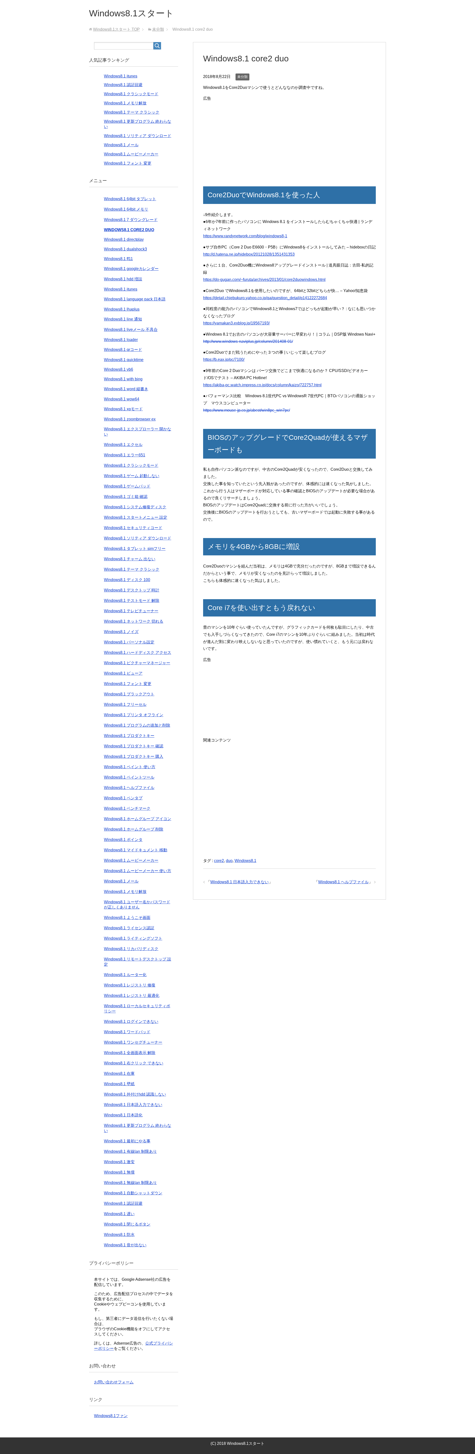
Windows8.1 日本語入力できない (239, 882)
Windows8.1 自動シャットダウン (133, 1193)
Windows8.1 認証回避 (123, 85)
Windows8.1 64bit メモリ (126, 209)
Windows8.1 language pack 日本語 (135, 299)
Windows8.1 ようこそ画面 (127, 917)
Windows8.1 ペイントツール (129, 777)
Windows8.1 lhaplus (122, 309)
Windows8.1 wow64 (121, 399)
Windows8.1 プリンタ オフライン (133, 715)
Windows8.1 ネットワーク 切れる (133, 621)
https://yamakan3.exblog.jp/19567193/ (236, 323)
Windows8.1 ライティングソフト (133, 938)
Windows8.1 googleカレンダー (131, 269)
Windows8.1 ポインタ (123, 840)
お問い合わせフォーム (114, 1382)
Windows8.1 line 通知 (123, 319)
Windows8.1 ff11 (118, 259)
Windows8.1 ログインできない (131, 1021)
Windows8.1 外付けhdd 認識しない (135, 1094)
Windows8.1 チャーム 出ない (129, 559)
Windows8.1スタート (131, 13)
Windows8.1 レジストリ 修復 (129, 985)
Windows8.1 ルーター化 (125, 975)
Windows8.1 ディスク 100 (127, 580)
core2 (219, 861)
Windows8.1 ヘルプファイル (343, 882)
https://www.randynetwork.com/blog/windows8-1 (245, 236)
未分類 (242, 77)
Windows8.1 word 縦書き (126, 389)
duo (229, 861)
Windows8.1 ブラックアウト (129, 694)
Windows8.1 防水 (119, 1234)
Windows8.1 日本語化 (123, 1115)
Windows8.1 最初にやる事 (127, 1141)
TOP (116, 29)
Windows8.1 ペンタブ (123, 798)
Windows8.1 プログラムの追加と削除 (137, 725)
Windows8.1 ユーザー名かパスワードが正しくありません (137, 904)
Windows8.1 (245, 861)
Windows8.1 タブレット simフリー (135, 548)
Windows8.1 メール (121, 145)
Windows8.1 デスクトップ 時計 (131, 590)
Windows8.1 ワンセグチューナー (133, 1042)
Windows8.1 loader (121, 340)
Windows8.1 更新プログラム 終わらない (137, 1128)
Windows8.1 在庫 (119, 1073)
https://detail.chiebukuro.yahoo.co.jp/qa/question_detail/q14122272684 (265, 298)
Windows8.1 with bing (123, 379)
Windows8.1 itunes (120, 76)
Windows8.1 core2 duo (129, 230)
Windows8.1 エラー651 (124, 455)
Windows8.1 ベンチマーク (127, 808)
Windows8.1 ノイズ (121, 632)
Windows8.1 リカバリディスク (131, 949)
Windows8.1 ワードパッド (127, 1032)
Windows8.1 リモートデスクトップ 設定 (137, 961)
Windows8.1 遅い (119, 1214)
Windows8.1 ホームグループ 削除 (133, 829)
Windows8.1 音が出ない (125, 1245)
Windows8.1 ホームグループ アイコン (137, 819)
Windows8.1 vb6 (118, 369)
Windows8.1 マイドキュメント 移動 (135, 850)
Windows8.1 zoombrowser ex (130, 419)
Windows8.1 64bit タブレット (130, 199)
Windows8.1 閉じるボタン (127, 1224)
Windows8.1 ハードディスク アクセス (137, 652)
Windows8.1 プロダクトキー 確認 (133, 746)
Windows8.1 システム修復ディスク (135, 507)
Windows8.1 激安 (119, 1162)
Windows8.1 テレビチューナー (131, 611)
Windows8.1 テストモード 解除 (131, 600)
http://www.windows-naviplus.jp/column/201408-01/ (248, 341)
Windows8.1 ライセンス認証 (129, 928)
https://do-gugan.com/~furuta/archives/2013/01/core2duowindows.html (264, 279)
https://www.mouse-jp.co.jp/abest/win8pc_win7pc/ (246, 410)
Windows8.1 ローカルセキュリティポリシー (137, 1008)
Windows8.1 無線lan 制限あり (130, 1183)
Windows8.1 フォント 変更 (127, 163)
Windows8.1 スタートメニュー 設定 (135, 517)
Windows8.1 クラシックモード (131, 94)
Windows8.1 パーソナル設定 (129, 642)
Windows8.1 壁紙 (119, 1084)
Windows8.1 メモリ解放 (125, 103)
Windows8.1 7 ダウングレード (131, 220)
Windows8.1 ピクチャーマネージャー (137, 663)
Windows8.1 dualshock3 (125, 249)
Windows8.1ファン (111, 1416)
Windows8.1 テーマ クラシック (131, 112)
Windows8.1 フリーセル (125, 704)
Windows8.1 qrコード (123, 349)
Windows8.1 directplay (124, 239)
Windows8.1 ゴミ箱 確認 (125, 496)
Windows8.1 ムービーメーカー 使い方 (137, 871)
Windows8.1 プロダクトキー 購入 (133, 756)
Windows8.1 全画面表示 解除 (129, 1053)
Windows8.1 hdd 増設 (123, 279)
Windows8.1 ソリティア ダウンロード (137, 136)
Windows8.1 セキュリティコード (133, 528)
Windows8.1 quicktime (123, 360)
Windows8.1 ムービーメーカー (131, 154)
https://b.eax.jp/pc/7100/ (223, 359)
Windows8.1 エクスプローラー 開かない (137, 431)
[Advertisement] (289, 137)
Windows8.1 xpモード (123, 409)
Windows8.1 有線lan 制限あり (130, 1151)
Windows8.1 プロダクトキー (129, 736)
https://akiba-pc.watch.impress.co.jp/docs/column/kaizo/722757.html (262, 385)
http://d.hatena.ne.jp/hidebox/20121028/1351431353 (249, 254)
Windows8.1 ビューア (123, 673)
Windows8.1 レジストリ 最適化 (131, 995)
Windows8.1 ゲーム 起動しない (131, 476)
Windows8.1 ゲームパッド (127, 486)
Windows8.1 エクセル (123, 445)
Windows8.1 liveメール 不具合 (131, 329)
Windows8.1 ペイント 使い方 (129, 767)
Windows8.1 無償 (119, 1172)
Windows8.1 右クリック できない (133, 1063)
